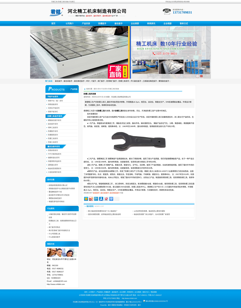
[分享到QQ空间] (86, 198)
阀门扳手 (101, 81)
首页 (53, 23)
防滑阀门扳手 (111, 81)
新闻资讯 (151, 23)
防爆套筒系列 (53, 135)
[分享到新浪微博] (91, 198)
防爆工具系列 (123, 81)
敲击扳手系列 (53, 124)
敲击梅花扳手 (79, 81)
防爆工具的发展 (113, 89)
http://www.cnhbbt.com (129, 298)
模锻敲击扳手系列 (54, 120)
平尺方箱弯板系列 (54, 154)
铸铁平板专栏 (53, 112)
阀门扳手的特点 (54, 227)
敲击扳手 (119, 23)
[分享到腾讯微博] (96, 198)
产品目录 (86, 23)
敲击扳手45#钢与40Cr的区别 (59, 195)
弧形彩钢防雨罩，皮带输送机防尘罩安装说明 (104, 214)
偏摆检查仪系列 (53, 158)
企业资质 (173, 2)
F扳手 (93, 81)
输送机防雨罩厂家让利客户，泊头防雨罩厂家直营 (152, 214)
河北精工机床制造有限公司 (121, 97)
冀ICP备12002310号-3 (133, 302)
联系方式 (184, 23)
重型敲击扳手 (164, 81)
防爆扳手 (102, 23)
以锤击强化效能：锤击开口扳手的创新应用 (62, 215)
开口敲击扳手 (136, 81)
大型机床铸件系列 (54, 172)
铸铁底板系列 (53, 104)
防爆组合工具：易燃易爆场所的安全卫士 (62, 222)
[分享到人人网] (101, 198)
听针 (88, 81)
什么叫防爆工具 (54, 234)
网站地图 (187, 2)
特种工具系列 (53, 127)
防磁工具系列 (53, 142)
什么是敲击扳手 (54, 237)
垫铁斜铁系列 (53, 150)
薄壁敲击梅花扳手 (55, 198)
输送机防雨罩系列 (54, 168)
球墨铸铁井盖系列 (54, 161)
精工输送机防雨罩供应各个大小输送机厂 (102, 211)
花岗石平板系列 (53, 108)
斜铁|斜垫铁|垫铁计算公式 (58, 185)
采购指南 (180, 2)
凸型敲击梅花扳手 (150, 81)
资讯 (99, 89)
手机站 (167, 2)
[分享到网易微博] (106, 198)
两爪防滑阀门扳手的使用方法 (59, 230)
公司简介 (70, 23)
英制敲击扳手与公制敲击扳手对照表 (62, 188)
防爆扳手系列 (53, 131)
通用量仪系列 (53, 165)
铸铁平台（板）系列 (55, 101)
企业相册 (168, 23)
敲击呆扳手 (68, 81)
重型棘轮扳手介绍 (55, 192)
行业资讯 (104, 89)
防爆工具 (163, 187)
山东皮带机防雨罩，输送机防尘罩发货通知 (149, 211)
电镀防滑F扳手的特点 (56, 201)
